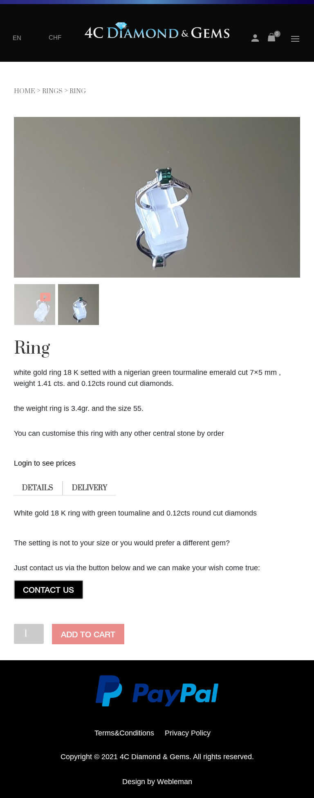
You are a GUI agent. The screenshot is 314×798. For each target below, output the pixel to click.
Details (37, 488)
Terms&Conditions (124, 733)
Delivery (89, 488)
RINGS (52, 91)
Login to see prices (45, 463)
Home (24, 91)
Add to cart (88, 634)
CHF (55, 37)
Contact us (48, 589)
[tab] (37, 488)
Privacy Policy (188, 733)
